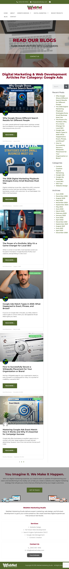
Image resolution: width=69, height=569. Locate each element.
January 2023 (61, 215)
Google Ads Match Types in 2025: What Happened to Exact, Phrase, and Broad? (22, 306)
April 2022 (59, 220)
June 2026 (59, 194)
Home (6, 13)
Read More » (9, 135)
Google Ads (60, 175)
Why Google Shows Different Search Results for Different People (20, 119)
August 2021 (60, 226)
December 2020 (62, 232)
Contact (13, 16)
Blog (6, 16)
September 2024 (62, 205)
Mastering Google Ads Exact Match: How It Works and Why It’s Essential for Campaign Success (20, 431)
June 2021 (59, 228)
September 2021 (62, 224)
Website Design (62, 186)
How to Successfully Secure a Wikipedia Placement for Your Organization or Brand (17, 369)
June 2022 (59, 217)
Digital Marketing (40, 13)
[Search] (66, 86)
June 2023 (59, 209)
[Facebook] (50, 2)
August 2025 (60, 198)
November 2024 (62, 202)
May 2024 (59, 207)
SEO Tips (59, 183)
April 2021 (59, 230)
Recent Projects (57, 13)
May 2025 (59, 200)
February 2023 (61, 213)
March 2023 (60, 211)
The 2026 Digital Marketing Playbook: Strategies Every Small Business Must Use (21, 180)
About (12, 13)
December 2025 (62, 196)
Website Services (23, 13)
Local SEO (59, 181)
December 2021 (61, 222)
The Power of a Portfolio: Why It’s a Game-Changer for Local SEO (20, 244)
